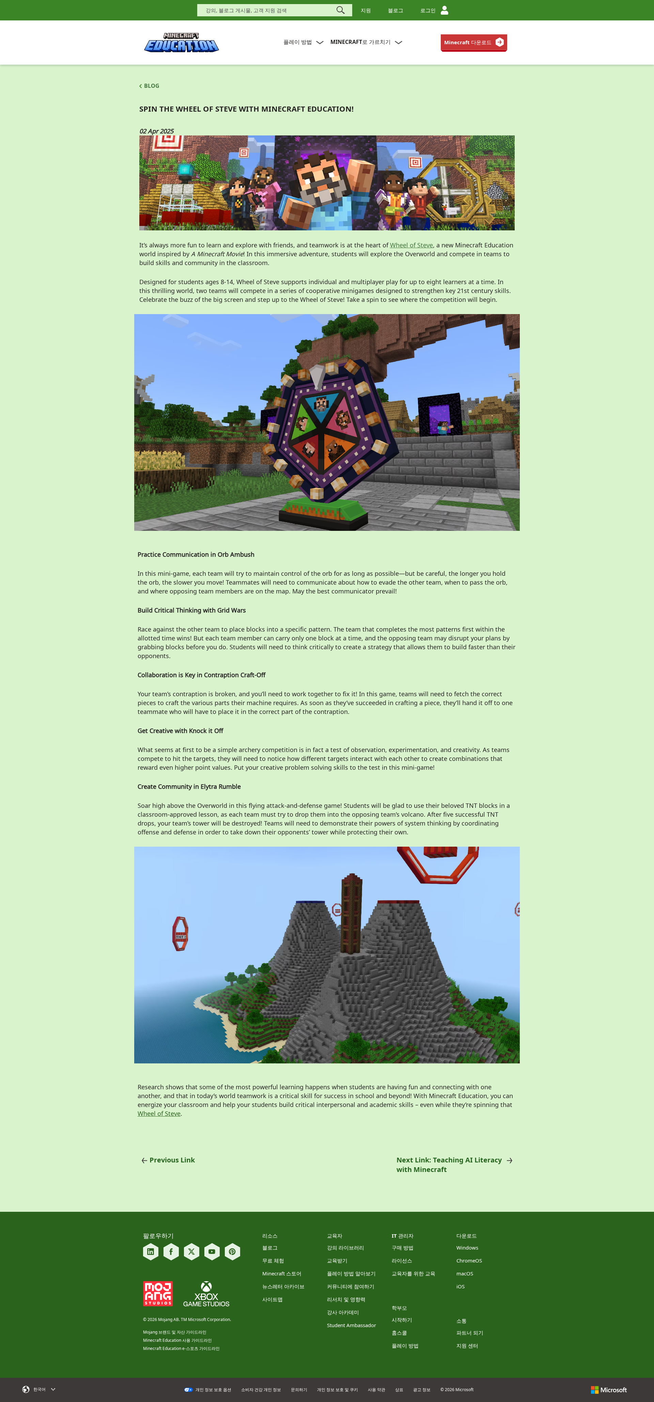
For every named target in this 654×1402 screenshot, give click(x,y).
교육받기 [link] (337, 1260)
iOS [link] (460, 1286)
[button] (65, 1389)
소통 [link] (461, 1320)
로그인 (428, 10)
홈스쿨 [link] (399, 1332)
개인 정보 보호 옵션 (212, 1389)
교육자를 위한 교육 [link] (413, 1273)
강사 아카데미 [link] (343, 1312)
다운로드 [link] (466, 1235)
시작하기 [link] (402, 1319)
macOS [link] (464, 1273)
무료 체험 (273, 1260)
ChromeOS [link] (469, 1260)
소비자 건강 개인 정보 (261, 1389)
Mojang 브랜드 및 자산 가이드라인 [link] (174, 1332)
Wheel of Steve (159, 1113)
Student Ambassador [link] (351, 1325)
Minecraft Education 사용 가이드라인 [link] (177, 1340)
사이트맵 (272, 1299)
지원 (366, 10)
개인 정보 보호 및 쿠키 (337, 1389)
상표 (399, 1389)
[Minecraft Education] (181, 43)
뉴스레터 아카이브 (283, 1286)
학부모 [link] (399, 1307)
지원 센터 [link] (467, 1345)
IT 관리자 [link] (403, 1235)
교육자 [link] (334, 1235)
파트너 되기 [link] (469, 1332)
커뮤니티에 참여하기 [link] (350, 1286)
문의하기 (299, 1389)
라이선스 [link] (402, 1260)
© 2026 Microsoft (456, 1389)
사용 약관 (376, 1389)
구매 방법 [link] (403, 1247)
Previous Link (172, 1159)
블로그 (395, 10)
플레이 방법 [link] (405, 1345)
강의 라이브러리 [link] (345, 1247)
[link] (474, 42)
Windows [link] (467, 1247)
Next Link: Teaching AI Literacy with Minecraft (449, 1164)
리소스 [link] (270, 1235)
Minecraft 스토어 (281, 1273)
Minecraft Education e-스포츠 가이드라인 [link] (181, 1348)
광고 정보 (422, 1389)
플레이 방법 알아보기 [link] (351, 1273)
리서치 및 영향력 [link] (346, 1299)
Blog (151, 85)
